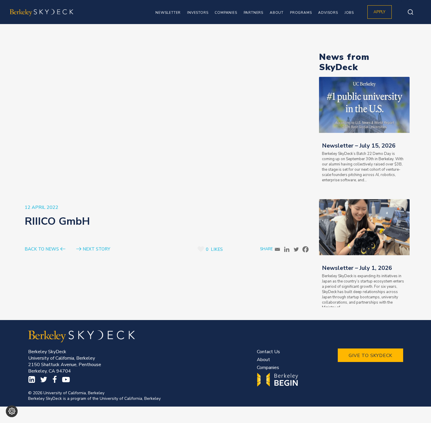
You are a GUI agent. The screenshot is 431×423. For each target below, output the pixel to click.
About (263, 359)
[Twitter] (296, 249)
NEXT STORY (96, 249)
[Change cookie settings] (12, 411)
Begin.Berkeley (278, 379)
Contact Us (268, 351)
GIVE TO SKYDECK (370, 355)
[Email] (277, 249)
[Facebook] (305, 249)
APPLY (380, 12)
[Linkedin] (287, 249)
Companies (268, 367)
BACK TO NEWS (42, 249)
